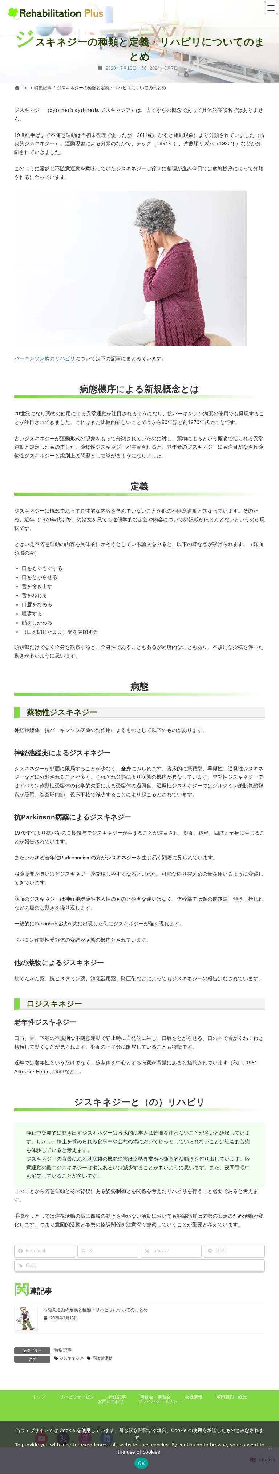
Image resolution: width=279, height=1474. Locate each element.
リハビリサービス (77, 1397)
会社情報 (193, 1397)
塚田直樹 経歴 (232, 1397)
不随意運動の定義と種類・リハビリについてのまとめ (95, 1309)
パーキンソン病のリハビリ (44, 358)
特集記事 (63, 1350)
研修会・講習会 (155, 1397)
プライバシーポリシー (160, 1401)
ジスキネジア (72, 1358)
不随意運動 (102, 1358)
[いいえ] (270, 1447)
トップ (38, 1397)
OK (141, 1463)
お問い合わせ (111, 1401)
